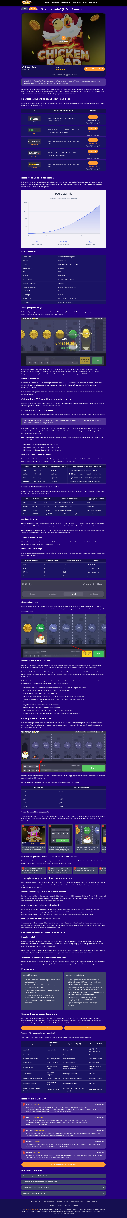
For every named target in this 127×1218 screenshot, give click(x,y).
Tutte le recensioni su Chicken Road (63, 1164)
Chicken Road (46, 2)
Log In (25, 8)
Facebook (51, 1205)
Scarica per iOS (85, 1028)
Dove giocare (93, 2)
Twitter (60, 1205)
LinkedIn (75, 1205)
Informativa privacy (62, 1201)
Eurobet (34, 156)
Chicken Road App (35, 1201)
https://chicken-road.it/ (32, 1209)
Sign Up (33, 8)
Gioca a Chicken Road (94, 69)
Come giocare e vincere (80, 2)
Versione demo (65, 2)
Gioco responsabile (48, 1201)
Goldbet (34, 168)
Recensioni (55, 2)
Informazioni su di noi (77, 1201)
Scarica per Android (42, 1028)
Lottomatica (34, 145)
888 (34, 133)
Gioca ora (93, 117)
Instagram (67, 1205)
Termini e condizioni (91, 1201)
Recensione (93, 132)
